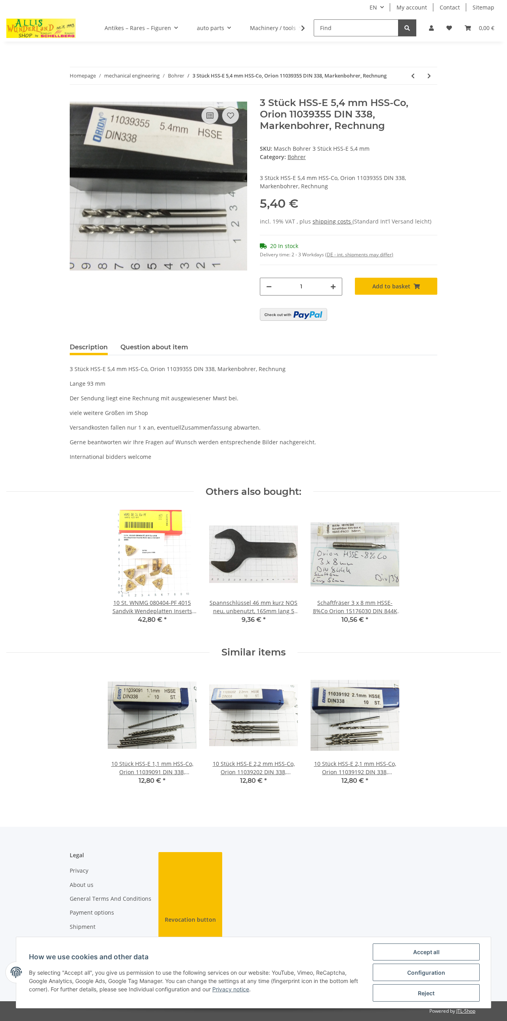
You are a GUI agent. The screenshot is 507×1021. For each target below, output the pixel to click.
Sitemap (483, 7)
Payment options (92, 912)
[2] (293, 314)
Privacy (79, 870)
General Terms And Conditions (110, 898)
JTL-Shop (465, 1011)
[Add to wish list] (230, 115)
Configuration (426, 972)
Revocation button (190, 919)
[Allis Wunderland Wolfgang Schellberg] (41, 28)
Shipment (82, 926)
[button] (431, 28)
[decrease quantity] (269, 286)
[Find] (407, 27)
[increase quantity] (333, 286)
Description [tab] (89, 347)
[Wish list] (449, 28)
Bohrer (297, 157)
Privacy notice (230, 989)
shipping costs (333, 221)
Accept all (426, 952)
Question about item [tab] (154, 347)
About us (81, 884)
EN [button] (373, 7)
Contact (450, 7)
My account (411, 7)
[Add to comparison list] (210, 115)
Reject (426, 993)
